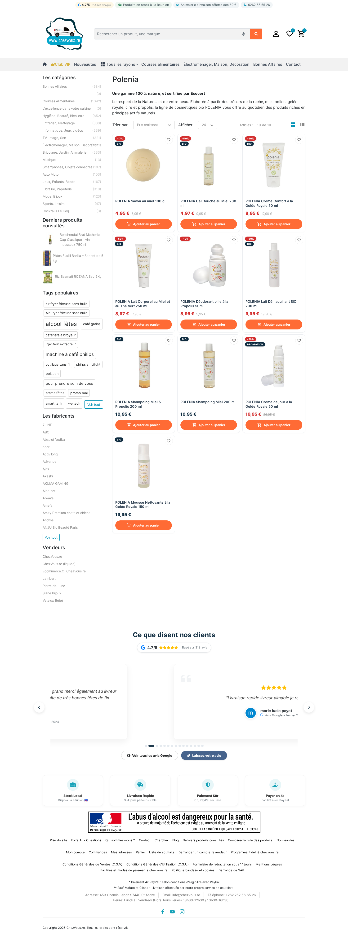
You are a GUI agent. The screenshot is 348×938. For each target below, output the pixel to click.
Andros (48, 520)
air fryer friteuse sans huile (66, 304)
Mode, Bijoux (72, 196)
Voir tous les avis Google (152, 755)
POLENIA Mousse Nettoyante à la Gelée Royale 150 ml (142, 504)
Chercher (161, 840)
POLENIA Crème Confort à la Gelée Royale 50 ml (269, 203)
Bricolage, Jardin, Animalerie (72, 152)
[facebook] (162, 912)
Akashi (48, 476)
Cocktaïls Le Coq (72, 211)
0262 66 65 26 (259, 5)
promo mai (79, 393)
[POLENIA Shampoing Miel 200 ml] (209, 366)
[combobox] (166, 34)
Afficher (185, 124)
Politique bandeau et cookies (193, 870)
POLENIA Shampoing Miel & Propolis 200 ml (138, 404)
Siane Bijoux (52, 593)
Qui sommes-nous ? (120, 840)
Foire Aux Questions (86, 840)
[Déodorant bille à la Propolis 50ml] (209, 265)
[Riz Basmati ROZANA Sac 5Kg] (48, 276)
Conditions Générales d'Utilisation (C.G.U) (157, 864)
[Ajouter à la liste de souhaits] (169, 140)
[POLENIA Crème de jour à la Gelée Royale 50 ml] (274, 366)
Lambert (49, 578)
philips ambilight (88, 364)
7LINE (47, 425)
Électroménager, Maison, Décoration (72, 145)
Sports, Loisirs (72, 204)
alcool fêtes (61, 323)
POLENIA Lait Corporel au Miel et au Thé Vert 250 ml (142, 303)
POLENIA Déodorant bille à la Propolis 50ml (204, 303)
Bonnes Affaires (72, 86)
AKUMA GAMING (55, 483)
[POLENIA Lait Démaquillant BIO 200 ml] (274, 265)
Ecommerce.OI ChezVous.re (64, 571)
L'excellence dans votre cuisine (72, 108)
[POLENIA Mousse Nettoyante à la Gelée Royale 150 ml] (143, 466)
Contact (293, 64)
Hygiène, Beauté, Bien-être (72, 116)
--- (72, 94)
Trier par (120, 124)
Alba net (49, 491)
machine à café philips (70, 354)
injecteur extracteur (61, 344)
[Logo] (64, 33)
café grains (92, 324)
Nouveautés (85, 64)
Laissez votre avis (206, 755)
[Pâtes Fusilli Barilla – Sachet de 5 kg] (47, 258)
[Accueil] (47, 64)
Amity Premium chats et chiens (66, 513)
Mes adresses (121, 852)
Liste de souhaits (161, 852)
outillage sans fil (58, 364)
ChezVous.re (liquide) (59, 564)
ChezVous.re (52, 556)
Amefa (48, 505)
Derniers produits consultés (203, 840)
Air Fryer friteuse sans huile (66, 313)
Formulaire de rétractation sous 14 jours (222, 864)
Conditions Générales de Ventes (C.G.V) (92, 864)
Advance (49, 461)
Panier (140, 852)
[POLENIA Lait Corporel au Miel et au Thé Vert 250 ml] (143, 265)
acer (46, 447)
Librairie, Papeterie (72, 189)
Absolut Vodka (54, 439)
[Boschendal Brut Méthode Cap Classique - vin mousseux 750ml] (50, 239)
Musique (72, 160)
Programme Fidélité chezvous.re (255, 852)
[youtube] (172, 912)
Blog (175, 840)
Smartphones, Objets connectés (72, 167)
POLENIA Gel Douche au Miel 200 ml (208, 203)
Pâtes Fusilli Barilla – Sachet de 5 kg (78, 258)
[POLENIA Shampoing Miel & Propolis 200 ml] (143, 366)
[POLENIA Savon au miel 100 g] (143, 165)
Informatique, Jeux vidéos (72, 130)
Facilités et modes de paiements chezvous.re (134, 870)
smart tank (54, 403)
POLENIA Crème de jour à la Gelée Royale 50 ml (268, 404)
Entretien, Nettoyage (72, 123)
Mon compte (75, 852)
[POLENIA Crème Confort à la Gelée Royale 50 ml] (274, 165)
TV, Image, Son (72, 138)
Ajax (46, 469)
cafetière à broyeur (61, 335)
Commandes (98, 852)
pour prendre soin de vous (69, 383)
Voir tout (93, 404)
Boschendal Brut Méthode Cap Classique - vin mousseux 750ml (80, 239)
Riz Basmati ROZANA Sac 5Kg (78, 276)
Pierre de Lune (54, 586)
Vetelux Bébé (53, 600)
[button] (276, 34)
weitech (74, 403)
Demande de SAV (231, 870)
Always (48, 498)
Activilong (50, 454)
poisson (52, 374)
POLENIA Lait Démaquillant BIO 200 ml (270, 303)
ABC (46, 432)
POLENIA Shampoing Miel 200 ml (208, 402)
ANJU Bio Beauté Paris (60, 527)
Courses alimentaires (72, 101)
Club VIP (62, 64)
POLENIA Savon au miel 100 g (140, 201)
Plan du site (58, 840)
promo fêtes (55, 393)
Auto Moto (72, 174)
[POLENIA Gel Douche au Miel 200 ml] (209, 165)
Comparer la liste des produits (250, 840)
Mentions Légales (269, 864)
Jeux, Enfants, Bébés (72, 182)
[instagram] (182, 912)
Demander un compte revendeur (202, 852)
